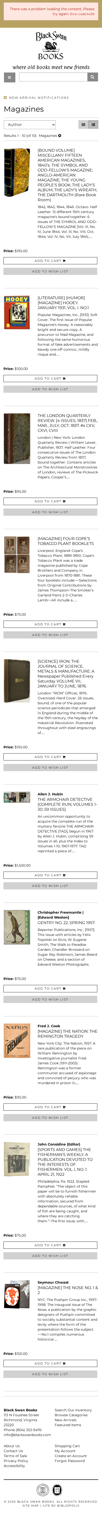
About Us (12, 1446)
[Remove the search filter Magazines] (59, 135)
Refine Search (80, 88)
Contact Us (13, 1451)
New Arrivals (65, 1420)
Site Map (31, 1505)
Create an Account (71, 1456)
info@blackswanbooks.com (27, 1435)
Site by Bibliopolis (61, 1505)
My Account (65, 1451)
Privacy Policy (16, 1461)
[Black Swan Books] (51, 45)
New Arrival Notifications (38, 97)
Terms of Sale (15, 1456)
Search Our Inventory (73, 1410)
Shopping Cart (67, 1446)
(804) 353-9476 (29, 1430)
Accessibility (14, 1466)
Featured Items (68, 1425)
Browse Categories (71, 1415)
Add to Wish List (50, 271)
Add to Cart (48, 261)
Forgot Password (70, 1461)
